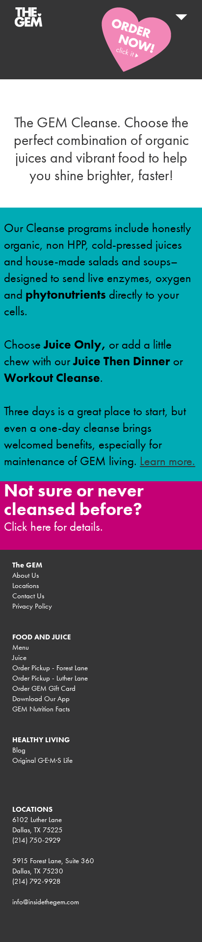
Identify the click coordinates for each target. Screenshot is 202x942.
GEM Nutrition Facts (41, 709)
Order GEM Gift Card (44, 688)
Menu (20, 647)
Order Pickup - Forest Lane (50, 668)
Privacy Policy (32, 606)
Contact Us (28, 596)
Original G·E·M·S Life (42, 760)
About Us (25, 575)
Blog (18, 750)
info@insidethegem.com (45, 902)
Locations (25, 585)
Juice (19, 657)
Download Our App (41, 699)
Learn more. (167, 461)
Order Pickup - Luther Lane (50, 678)
